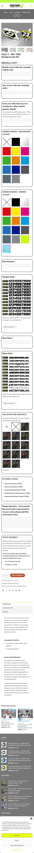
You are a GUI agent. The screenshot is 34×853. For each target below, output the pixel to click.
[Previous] (4, 34)
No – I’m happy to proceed (12, 561)
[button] (31, 818)
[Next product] (15, 15)
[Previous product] (18, 15)
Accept (17, 835)
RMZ (21, 586)
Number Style (9, 277)
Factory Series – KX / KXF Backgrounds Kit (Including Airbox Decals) (25, 726)
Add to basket (17, 575)
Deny (17, 840)
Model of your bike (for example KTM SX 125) (16, 69)
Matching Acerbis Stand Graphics (17, 496)
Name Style (8, 353)
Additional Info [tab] (8, 608)
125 (5, 586)
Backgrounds (26, 12)
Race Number (9, 262)
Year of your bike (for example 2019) (15, 87)
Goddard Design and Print (20, 672)
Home (6, 12)
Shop (11, 12)
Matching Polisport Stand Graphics (17, 493)
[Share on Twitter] (9, 590)
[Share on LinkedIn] (19, 590)
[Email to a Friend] (12, 590)
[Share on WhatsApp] (3, 590)
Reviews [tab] (5, 612)
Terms (20, 849)
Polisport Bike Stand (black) (15, 490)
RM (18, 586)
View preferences (17, 845)
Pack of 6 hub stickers (13, 483)
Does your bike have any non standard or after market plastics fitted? (15, 106)
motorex (14, 586)
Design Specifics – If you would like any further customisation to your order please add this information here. (15, 510)
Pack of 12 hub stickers (13, 487)
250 (8, 586)
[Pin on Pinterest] (16, 590)
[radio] (6, 142)
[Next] (29, 34)
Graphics (17, 12)
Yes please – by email (11, 564)
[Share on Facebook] (6, 590)
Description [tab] (7, 604)
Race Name (8, 338)
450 (11, 586)
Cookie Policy (14, 849)
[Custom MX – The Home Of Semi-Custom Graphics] (17, 6)
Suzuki (16, 583)
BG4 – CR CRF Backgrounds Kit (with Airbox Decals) (7, 724)
